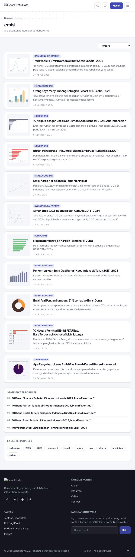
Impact (8, 533)
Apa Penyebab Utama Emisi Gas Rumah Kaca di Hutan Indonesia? (74, 364)
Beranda (8, 18)
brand (67, 448)
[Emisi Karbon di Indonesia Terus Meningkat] (18, 185)
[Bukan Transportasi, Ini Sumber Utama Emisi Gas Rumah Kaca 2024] (18, 155)
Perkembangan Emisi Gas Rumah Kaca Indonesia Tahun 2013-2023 (75, 270)
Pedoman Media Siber (16, 528)
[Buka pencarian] (97, 5)
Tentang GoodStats (15, 517)
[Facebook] (7, 499)
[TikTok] (30, 499)
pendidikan (117, 448)
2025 (39, 448)
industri (13, 455)
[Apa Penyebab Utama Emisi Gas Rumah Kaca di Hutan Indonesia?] (18, 369)
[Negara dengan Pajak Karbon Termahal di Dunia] (18, 245)
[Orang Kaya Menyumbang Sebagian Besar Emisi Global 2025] (18, 95)
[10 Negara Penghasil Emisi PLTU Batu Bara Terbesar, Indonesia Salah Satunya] (18, 337)
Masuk (116, 5)
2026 (28, 448)
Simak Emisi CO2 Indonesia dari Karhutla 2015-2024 (66, 210)
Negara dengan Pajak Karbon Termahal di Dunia (63, 240)
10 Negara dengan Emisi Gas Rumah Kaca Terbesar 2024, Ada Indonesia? (79, 121)
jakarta (102, 448)
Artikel (74, 485)
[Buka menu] (127, 5)
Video (74, 496)
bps (91, 448)
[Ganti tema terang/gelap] (105, 5)
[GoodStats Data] (16, 5)
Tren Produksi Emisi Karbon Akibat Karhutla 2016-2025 (68, 61)
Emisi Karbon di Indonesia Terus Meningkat (60, 181)
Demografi (40, 236)
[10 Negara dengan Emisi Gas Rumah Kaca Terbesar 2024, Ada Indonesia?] (18, 125)
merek (79, 448)
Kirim (125, 530)
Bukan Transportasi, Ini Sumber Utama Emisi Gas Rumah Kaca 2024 (75, 150)
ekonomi (53, 448)
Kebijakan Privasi (102, 550)
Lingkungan (41, 116)
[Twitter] (15, 499)
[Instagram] (22, 499)
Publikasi (76, 501)
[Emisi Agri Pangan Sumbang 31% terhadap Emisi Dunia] (18, 305)
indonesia (14, 448)
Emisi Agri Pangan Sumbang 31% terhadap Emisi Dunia (67, 300)
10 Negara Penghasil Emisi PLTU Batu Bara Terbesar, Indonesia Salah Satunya (58, 332)
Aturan (87, 550)
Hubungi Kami (12, 523)
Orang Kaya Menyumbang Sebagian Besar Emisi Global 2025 (71, 91)
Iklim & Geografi (43, 86)
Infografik (76, 490)
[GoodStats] (13, 481)
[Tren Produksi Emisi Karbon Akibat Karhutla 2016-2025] (18, 65)
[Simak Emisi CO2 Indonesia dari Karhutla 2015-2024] (18, 215)
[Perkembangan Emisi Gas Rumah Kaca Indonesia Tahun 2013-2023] (18, 275)
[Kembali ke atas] (128, 550)
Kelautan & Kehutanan (47, 56)
